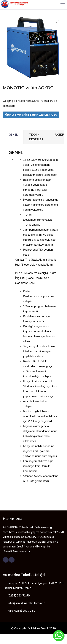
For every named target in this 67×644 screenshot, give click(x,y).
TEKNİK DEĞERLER (36, 137)
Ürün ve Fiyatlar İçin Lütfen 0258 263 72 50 (31, 114)
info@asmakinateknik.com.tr (26, 603)
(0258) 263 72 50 (19, 595)
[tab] (13, 137)
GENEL (13, 134)
